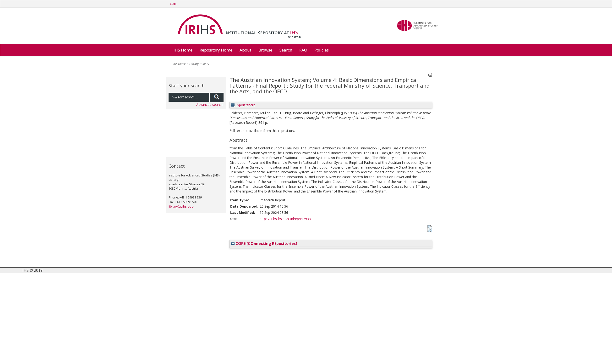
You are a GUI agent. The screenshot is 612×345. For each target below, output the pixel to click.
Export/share (245, 105)
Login (173, 4)
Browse (265, 50)
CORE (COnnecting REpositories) (266, 243)
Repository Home (216, 50)
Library (194, 64)
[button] (429, 228)
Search (285, 50)
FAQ (303, 50)
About (245, 50)
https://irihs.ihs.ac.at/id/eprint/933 (285, 218)
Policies (321, 50)
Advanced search (209, 104)
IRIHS (205, 64)
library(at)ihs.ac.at (181, 206)
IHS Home (183, 50)
